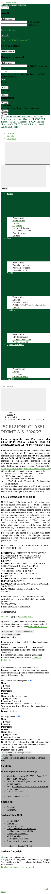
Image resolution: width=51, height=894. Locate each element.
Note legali (12, 823)
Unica (30, 616)
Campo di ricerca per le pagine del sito (18, 384)
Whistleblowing (14, 836)
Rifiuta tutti (24, 632)
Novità (10, 414)
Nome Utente (34, 22)
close (4, 189)
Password (32, 25)
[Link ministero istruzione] (13, 5)
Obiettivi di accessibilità (17, 833)
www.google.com (9, 716)
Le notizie (11, 417)
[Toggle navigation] (23, 176)
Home (9, 412)
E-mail (31, 66)
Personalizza (7, 632)
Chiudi (4, 87)
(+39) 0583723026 (19, 779)
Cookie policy (13, 821)
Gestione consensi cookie (18, 838)
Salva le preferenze (23, 753)
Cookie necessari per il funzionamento (18, 667)
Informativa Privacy (16, 826)
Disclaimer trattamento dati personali (17, 867)
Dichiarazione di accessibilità (20, 831)
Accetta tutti (11, 635)
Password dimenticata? (11, 30)
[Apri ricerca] (27, 153)
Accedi (5, 8)
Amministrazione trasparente (19, 841)
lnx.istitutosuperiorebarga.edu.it (15, 680)
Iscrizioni (23, 616)
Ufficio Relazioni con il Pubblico (21, 828)
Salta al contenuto (9, 2)
